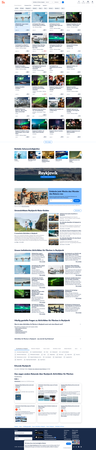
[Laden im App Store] (39, 437)
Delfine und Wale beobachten (21, 328)
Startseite (16, 426)
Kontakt (45, 432)
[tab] (21, 348)
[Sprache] (88, 1)
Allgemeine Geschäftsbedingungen (50, 439)
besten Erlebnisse (43, 369)
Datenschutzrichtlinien (25, 206)
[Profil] (92, 1)
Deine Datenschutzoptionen (49, 437)
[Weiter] (81, 155)
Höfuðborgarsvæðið (27, 426)
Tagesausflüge (18, 329)
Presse (65, 437)
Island (20, 426)
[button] (22, 22)
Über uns (65, 432)
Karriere (65, 433)
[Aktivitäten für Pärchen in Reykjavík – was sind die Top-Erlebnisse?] (80, 339)
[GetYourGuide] (3, 2)
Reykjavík (30, 369)
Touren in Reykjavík (50, 426)
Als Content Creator (75, 435)
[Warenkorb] (83, 1)
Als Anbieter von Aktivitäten (75, 433)
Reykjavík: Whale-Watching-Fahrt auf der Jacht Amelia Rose (24, 385)
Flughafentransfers (19, 330)
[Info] (32, 11)
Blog (65, 435)
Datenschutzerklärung (48, 435)
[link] (22, 22)
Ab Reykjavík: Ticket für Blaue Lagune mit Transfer (48, 384)
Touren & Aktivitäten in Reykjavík (38, 426)
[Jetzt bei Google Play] (39, 432)
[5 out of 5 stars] (25, 387)
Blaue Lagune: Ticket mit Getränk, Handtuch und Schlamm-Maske (47, 406)
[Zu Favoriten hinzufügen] (29, 13)
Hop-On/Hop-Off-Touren (20, 333)
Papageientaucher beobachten (21, 331)
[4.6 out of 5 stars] (17, 381)
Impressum (46, 433)
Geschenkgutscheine (67, 439)
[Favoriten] (79, 1)
